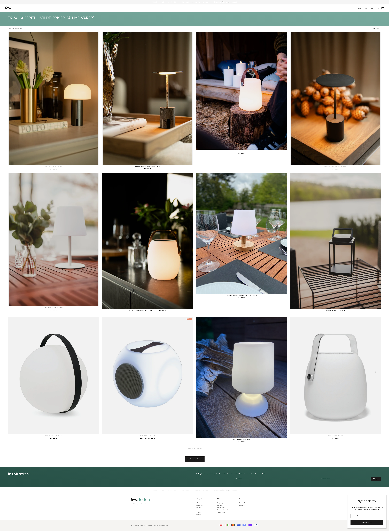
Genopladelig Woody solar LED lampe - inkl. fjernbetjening (147, 310)
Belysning (198, 503)
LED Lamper (199, 505)
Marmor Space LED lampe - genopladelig (147, 166)
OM (31, 8)
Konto (366, 8)
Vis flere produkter (194, 459)
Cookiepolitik (221, 512)
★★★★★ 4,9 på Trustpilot (139, 504)
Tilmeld (375, 479)
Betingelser (220, 507)
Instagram (242, 505)
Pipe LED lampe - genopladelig (241, 439)
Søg (371, 8)
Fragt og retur (221, 503)
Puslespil (198, 514)
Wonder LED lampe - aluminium (335, 310)
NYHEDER (37, 8)
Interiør (198, 510)
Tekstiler (198, 507)
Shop (15, 8)
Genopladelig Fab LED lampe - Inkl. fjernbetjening (241, 151)
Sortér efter (376, 28)
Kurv (377, 8)
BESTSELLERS (46, 8)
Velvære (198, 512)
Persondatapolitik (222, 510)
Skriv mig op (367, 522)
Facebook (242, 503)
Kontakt (219, 505)
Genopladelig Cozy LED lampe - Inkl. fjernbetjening (241, 295)
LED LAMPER (24, 8)
